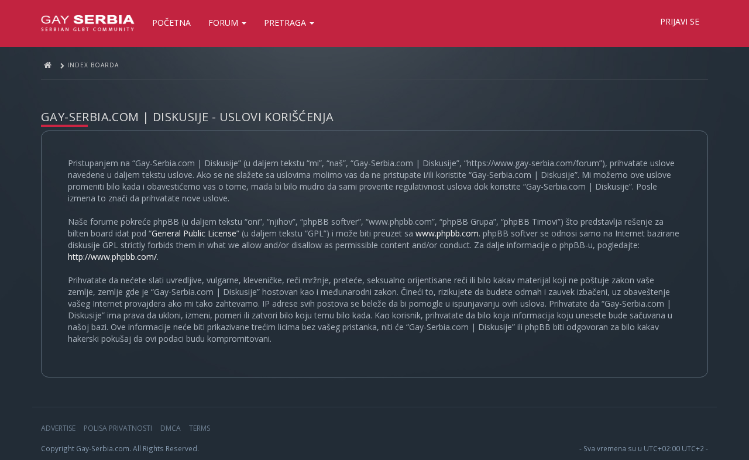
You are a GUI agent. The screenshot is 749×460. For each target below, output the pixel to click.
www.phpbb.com (447, 233)
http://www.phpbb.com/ (112, 256)
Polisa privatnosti (118, 428)
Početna (171, 22)
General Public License (194, 233)
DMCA (170, 428)
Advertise (58, 428)
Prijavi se (679, 21)
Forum (224, 22)
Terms (199, 428)
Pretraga (286, 22)
